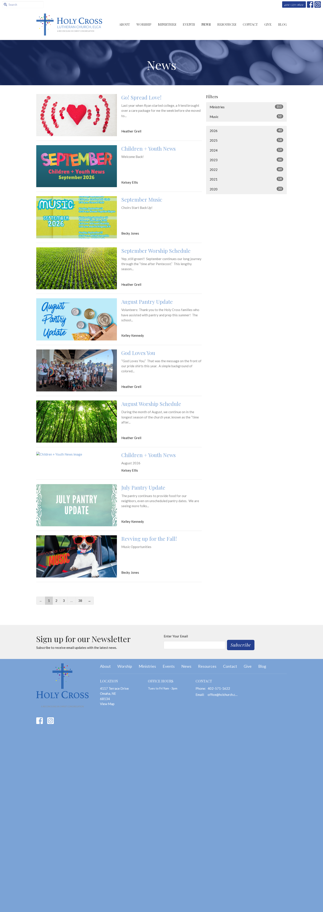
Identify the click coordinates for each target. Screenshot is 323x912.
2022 (246, 169)
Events (189, 24)
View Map (107, 704)
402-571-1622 (294, 4)
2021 (246, 179)
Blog (282, 24)
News (206, 24)
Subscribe (240, 645)
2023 (246, 160)
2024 (246, 150)
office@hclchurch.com (223, 695)
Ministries (167, 24)
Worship (143, 24)
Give (268, 24)
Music (246, 116)
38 (80, 601)
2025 (246, 140)
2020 (246, 189)
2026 (246, 130)
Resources (226, 24)
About (124, 24)
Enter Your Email (176, 636)
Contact (250, 24)
